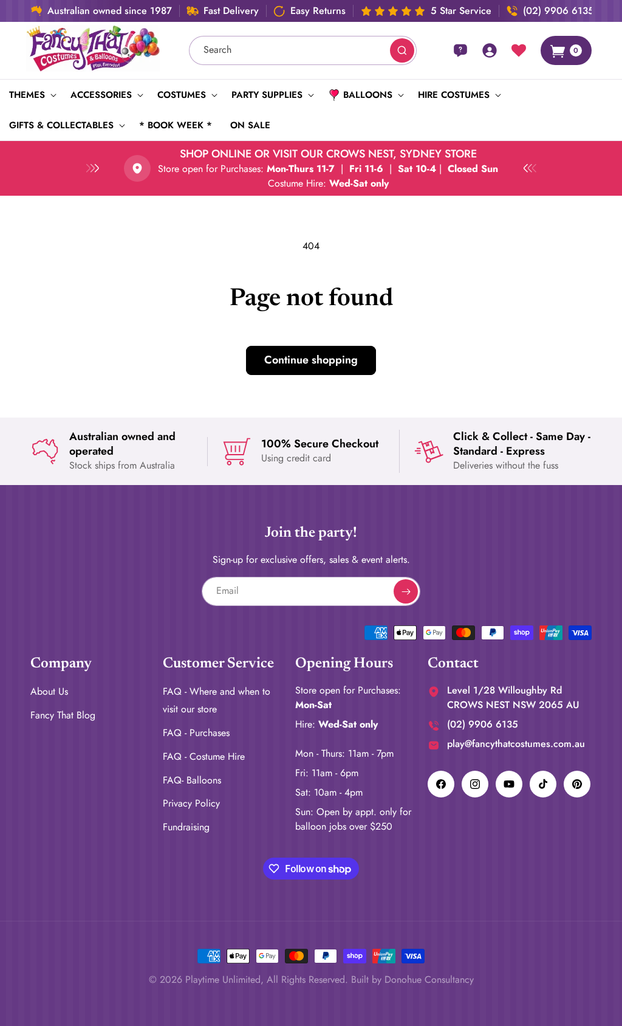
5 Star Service (461, 11)
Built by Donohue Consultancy (412, 979)
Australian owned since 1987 (109, 11)
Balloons (367, 95)
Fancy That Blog (62, 715)
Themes (27, 95)
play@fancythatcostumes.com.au (516, 744)
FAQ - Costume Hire (204, 756)
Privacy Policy (191, 803)
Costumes (181, 95)
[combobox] (303, 50)
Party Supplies (266, 95)
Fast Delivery (231, 11)
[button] (30, 95)
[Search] (402, 50)
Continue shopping (311, 360)
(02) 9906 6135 (558, 11)
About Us (49, 691)
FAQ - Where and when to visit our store (216, 700)
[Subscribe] (406, 591)
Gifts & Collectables (61, 125)
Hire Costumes (454, 95)
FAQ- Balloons (192, 780)
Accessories (101, 95)
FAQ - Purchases (196, 733)
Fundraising (186, 827)
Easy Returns (318, 11)
